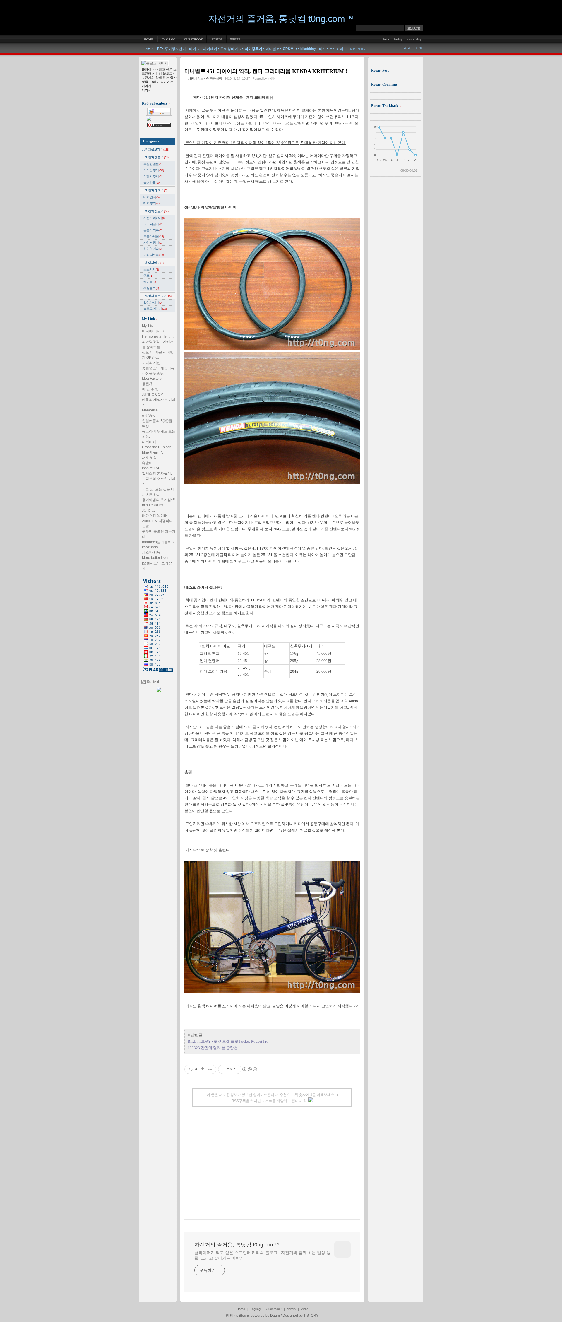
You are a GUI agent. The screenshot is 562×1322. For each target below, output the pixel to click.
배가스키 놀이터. (155, 516)
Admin (291, 1309)
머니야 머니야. (153, 331)
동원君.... (149, 384)
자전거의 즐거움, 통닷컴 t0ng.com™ (281, 18)
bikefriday (308, 49)
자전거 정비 (152, 242)
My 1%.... (149, 326)
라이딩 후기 (153, 170)
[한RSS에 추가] (159, 691)
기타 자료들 (153, 254)
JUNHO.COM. (153, 394)
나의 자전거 (152, 224)
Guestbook (274, 1309)
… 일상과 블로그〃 (157, 295)
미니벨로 (272, 49)
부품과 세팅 (153, 236)
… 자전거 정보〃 (155, 211)
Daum (275, 1316)
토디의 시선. (151, 363)
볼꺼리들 (151, 182)
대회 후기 (151, 203)
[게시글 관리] (209, 1069)
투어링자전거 (175, 49)
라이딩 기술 (152, 248)
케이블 (149, 281)
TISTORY (311, 1316)
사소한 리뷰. (151, 552)
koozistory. (150, 547)
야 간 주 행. (151, 389)
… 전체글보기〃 (155, 149)
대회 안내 (151, 197)
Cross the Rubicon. (157, 447)
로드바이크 (338, 49)
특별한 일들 (152, 164)
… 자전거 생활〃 (155, 157)
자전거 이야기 (154, 218)
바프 (322, 49)
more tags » (357, 48)
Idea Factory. (152, 379)
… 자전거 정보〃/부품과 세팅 (203, 78)
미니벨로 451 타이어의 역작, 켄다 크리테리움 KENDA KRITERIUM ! (265, 71)
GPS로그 (290, 49)
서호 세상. (150, 458)
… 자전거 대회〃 (154, 190)
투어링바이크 (230, 49)
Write (304, 1309)
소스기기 (151, 269)
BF (159, 49)
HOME (148, 39)
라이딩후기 (253, 49)
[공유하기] (202, 1069)
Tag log (255, 1309)
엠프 (148, 275)
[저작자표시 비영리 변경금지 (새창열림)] (249, 1069)
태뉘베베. (149, 442)
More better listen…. (158, 558)
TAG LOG (168, 39)
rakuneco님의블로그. (158, 542)
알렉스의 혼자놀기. (157, 473)
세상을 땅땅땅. (153, 373)
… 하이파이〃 (153, 262)
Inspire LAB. (151, 468)
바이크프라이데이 (203, 49)
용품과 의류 (152, 230)
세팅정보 (151, 288)
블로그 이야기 (155, 308)
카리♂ (231, 1316)
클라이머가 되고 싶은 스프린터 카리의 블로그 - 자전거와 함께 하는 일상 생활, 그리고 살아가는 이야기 (262, 1255)
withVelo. (149, 415)
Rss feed (153, 682)
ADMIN (217, 39)
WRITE (235, 39)
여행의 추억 (152, 176)
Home (241, 1309)
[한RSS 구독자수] (159, 114)
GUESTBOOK (193, 39)
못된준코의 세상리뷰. (158, 368)
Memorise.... (151, 410)
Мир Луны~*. (152, 452)
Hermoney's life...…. (158, 336)
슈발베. (147, 463)
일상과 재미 (152, 302)
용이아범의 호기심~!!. (159, 500)
